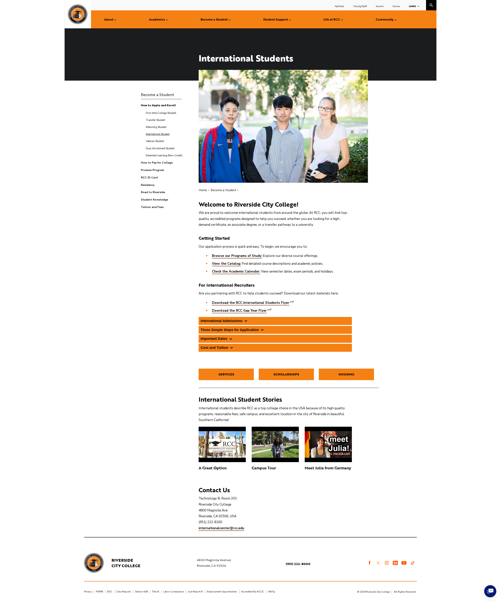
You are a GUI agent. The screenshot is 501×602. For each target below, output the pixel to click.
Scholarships (286, 374)
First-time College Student (161, 113)
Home (203, 190)
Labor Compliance (173, 591)
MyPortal (340, 6)
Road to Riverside (153, 192)
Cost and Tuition (214, 348)
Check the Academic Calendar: (236, 271)
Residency (147, 185)
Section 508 (141, 591)
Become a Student (214, 19)
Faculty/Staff (360, 6)
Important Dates (214, 339)
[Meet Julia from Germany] (328, 444)
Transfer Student (155, 120)
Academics (157, 19)
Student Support (275, 19)
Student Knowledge (154, 200)
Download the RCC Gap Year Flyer (239, 310)
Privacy (88, 591)
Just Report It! (195, 591)
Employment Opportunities (222, 591)
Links (412, 6)
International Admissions (221, 321)
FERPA (99, 591)
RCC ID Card (149, 177)
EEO (109, 591)
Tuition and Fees (152, 207)
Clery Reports (123, 591)
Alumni (380, 6)
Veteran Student (155, 141)
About (108, 19)
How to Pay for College (157, 163)
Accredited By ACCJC (252, 591)
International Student (157, 134)
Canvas (396, 6)
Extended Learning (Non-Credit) (164, 155)
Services (226, 374)
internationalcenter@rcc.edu (221, 528)
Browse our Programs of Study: (237, 256)
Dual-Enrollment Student (160, 148)
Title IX (155, 591)
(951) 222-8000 (298, 564)
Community (385, 19)
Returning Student (156, 127)
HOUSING (346, 374)
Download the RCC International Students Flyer (250, 303)
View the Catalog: (226, 263)
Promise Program (152, 170)
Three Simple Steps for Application (230, 330)
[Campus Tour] (275, 444)
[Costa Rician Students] (222, 444)
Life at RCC (331, 19)
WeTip (271, 591)
